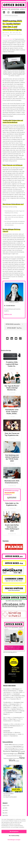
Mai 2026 (5, 813)
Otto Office (18, 697)
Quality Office (6, 707)
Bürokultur (19, 34)
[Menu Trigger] (27, 1)
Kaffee (6, 749)
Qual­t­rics (5, 88)
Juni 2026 (5, 810)
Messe (17, 749)
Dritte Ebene (8, 755)
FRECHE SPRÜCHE (14, 588)
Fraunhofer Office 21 (15, 699)
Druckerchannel (7, 720)
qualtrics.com (8, 314)
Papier (22, 746)
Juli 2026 (5, 808)
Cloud (14, 758)
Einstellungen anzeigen (14, 839)
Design (12, 753)
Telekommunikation (8, 758)
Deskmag (21, 710)
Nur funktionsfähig (14, 835)
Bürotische (6, 751)
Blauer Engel (12, 719)
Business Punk (9, 697)
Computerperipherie (8, 746)
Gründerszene (9, 712)
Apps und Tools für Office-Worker (14, 580)
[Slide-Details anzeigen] (14, 547)
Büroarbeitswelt (13, 34)
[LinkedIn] (4, 12)
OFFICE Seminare (7, 732)
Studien (17, 761)
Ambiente (5, 724)
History (17, 758)
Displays (21, 749)
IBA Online (16, 705)
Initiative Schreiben (8, 727)
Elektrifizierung (15, 744)
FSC (12, 724)
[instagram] (8, 12)
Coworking (19, 755)
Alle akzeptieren (14, 831)
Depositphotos (14, 736)
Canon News (17, 720)
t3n (4, 717)
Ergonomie (6, 753)
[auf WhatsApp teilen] (20, 338)
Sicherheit (13, 755)
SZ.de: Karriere (7, 694)
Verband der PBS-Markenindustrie (12, 725)
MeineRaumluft (7, 705)
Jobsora (5, 736)
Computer (21, 744)
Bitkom (5, 719)
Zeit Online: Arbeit (17, 692)
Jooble (19, 734)
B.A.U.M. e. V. (19, 724)
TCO (19, 719)
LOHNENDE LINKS (14, 578)
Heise (9, 717)
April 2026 (5, 815)
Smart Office (8, 744)
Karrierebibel (6, 689)
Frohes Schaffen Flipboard (10, 710)
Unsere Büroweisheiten (14, 590)
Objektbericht (15, 751)
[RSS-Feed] (13, 12)
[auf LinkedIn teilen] (12, 338)
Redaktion (6, 32)
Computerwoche (17, 717)
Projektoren (16, 753)
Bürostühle (17, 747)
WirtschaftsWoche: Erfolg (18, 695)
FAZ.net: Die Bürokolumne (9, 690)
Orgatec (15, 707)
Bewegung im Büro (14, 704)
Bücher (21, 753)
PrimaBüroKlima (7, 702)
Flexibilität (22, 751)
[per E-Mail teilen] (7, 338)
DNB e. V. (5, 699)
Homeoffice (12, 749)
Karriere (5, 36)
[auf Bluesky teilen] (16, 338)
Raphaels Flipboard (16, 709)
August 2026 (6, 805)
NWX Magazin (15, 689)
